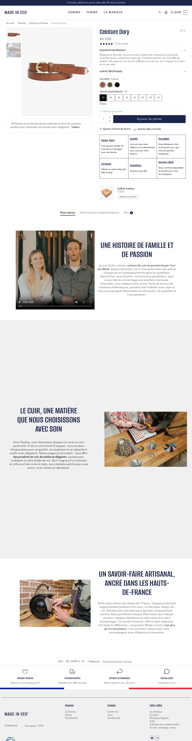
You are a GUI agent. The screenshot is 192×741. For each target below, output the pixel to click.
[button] (179, 12)
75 (103, 98)
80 (111, 98)
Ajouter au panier (149, 119)
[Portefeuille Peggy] (181, 30)
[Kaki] (110, 85)
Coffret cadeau (125, 189)
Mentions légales (159, 718)
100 (142, 98)
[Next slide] (88, 71)
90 (127, 98)
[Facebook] (152, 738)
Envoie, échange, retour (163, 728)
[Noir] (117, 85)
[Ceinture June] (184, 30)
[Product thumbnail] (108, 193)
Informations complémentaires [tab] (99, 212)
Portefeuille (71, 718)
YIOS (41, 726)
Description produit (113, 50)
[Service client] (167, 671)
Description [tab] (67, 212)
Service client (167, 678)
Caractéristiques (111, 71)
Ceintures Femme (38, 23)
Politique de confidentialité (164, 724)
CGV (152, 721)
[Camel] (103, 85)
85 (119, 98)
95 (135, 98)
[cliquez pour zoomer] (57, 71)
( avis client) (121, 44)
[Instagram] (157, 738)
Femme (22, 23)
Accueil (10, 23)
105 (150, 98)
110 (158, 98)
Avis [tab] (128, 212)
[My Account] (166, 12)
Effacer (103, 103)
